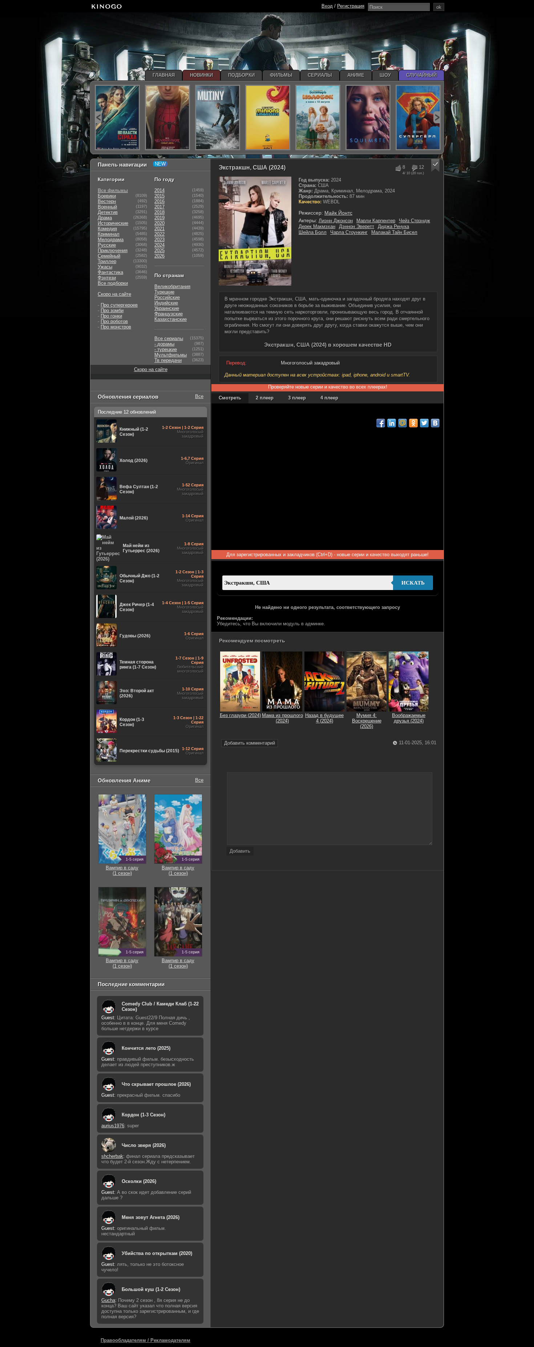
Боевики (107, 196)
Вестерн (107, 201)
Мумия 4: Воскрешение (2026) (366, 721)
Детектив (108, 212)
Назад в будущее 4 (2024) (324, 718)
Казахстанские (170, 319)
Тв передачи (168, 360)
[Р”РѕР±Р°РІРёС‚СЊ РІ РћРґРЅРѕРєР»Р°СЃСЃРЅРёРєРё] (413, 423)
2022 (159, 234)
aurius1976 (112, 1125)
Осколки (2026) (139, 1181)
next (436, 117)
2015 (159, 196)
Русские (107, 245)
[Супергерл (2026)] (418, 117)
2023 (159, 239)
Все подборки (113, 283)
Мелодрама (111, 239)
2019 (159, 217)
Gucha (108, 1300)
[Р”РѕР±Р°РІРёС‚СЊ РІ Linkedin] (391, 423)
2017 (159, 207)
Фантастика (110, 272)
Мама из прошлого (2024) (282, 718)
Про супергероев (119, 305)
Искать (413, 583)
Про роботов (114, 321)
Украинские (166, 308)
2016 (159, 201)
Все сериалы (168, 338)
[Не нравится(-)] (414, 167)
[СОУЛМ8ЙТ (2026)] (368, 117)
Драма (105, 217)
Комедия (107, 228)
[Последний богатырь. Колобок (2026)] (317, 117)
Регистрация (350, 6)
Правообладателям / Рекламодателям (145, 1340)
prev (98, 117)
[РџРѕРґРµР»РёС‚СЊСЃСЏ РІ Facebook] (380, 423)
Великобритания (172, 286)
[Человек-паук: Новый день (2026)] (167, 117)
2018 (159, 212)
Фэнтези (107, 277)
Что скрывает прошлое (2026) (156, 1084)
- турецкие (165, 349)
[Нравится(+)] (398, 167)
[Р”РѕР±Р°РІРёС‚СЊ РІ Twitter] (424, 423)
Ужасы (105, 267)
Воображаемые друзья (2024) (408, 718)
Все (199, 396)
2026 (159, 256)
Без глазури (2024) (240, 715)
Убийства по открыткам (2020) (157, 1253)
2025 (159, 250)
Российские (167, 297)
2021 (159, 228)
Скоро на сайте (114, 294)
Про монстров (116, 327)
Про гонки (111, 316)
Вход (327, 6)
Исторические (113, 223)
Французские (168, 313)
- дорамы (164, 344)
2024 (159, 245)
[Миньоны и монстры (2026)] (267, 117)
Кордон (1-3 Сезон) (143, 1114)
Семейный (109, 256)
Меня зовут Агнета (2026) (150, 1217)
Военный (107, 207)
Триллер (107, 261)
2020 (159, 223)
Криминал (109, 234)
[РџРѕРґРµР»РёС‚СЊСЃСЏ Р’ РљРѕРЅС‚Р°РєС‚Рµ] (435, 423)
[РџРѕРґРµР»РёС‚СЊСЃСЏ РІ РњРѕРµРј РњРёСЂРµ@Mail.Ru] (402, 423)
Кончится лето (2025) (146, 1048)
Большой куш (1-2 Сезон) (151, 1289)
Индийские (166, 303)
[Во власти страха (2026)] (117, 117)
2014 (159, 190)
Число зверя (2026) (144, 1145)
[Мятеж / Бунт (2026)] (217, 117)
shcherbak (112, 1156)
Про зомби (112, 310)
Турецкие (164, 292)
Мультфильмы (170, 355)
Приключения (113, 250)
